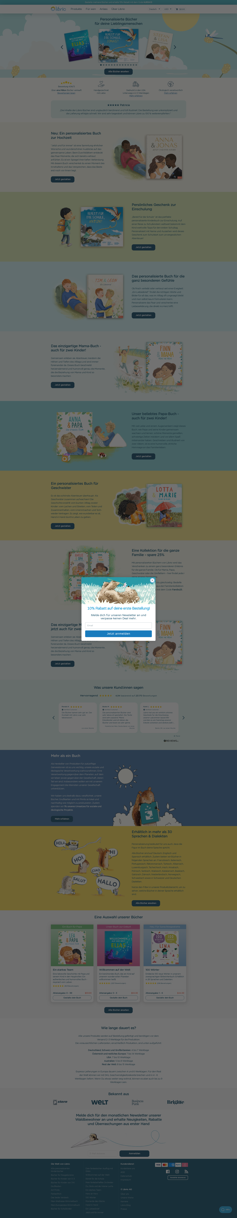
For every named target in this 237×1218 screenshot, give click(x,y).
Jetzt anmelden (118, 634)
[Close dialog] (152, 580)
